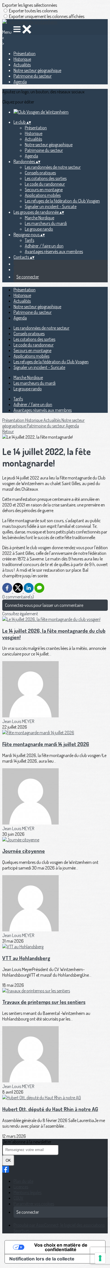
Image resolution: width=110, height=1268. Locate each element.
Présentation (25, 53)
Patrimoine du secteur (33, 76)
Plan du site (23, 1181)
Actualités (22, 64)
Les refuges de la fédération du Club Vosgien (62, 201)
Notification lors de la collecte (41, 1259)
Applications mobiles (43, 195)
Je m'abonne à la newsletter (26, 1142)
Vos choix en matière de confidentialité (60, 1247)
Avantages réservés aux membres (54, 251)
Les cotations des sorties (46, 178)
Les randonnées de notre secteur (53, 167)
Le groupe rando (39, 229)
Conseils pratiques (40, 172)
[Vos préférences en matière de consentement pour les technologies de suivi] (100, 1258)
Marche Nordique (39, 217)
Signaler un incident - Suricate (50, 206)
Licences (21, 1187)
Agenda (20, 81)
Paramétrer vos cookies (34, 1203)
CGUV (18, 1198)
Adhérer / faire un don (44, 246)
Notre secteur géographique (37, 70)
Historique (22, 59)
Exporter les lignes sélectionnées (29, 5)
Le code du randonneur (45, 184)
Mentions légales (27, 1192)
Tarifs (29, 240)
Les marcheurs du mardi (46, 223)
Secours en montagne (44, 189)
